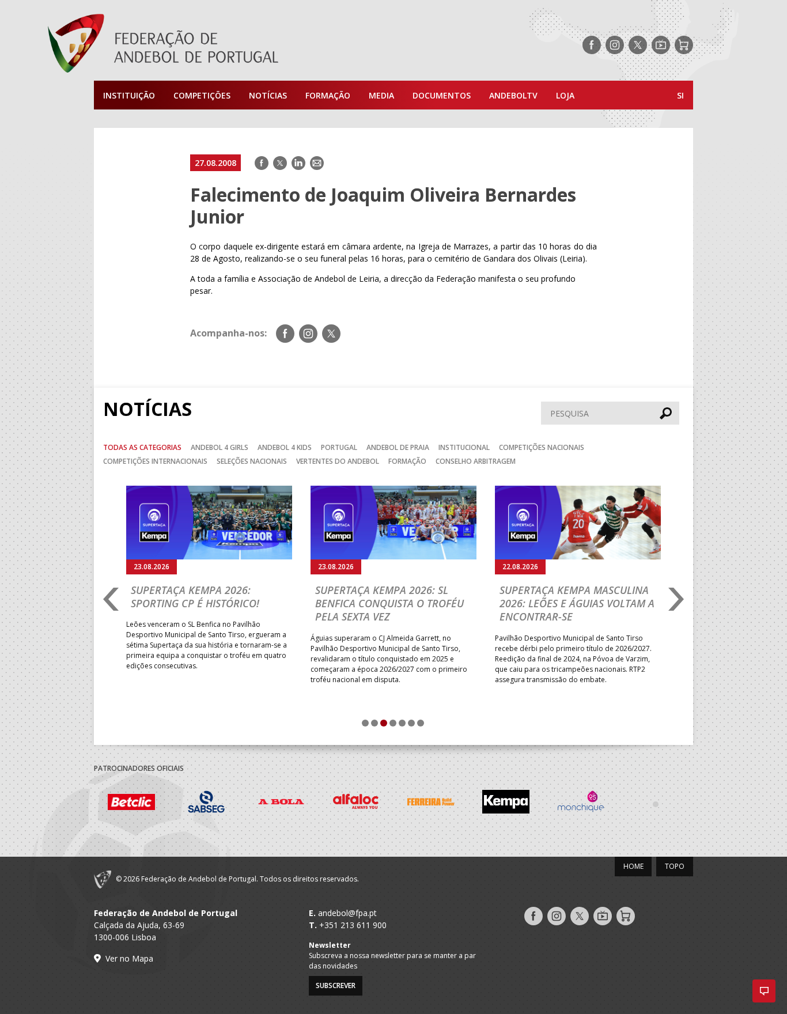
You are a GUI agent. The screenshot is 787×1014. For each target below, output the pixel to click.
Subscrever (335, 985)
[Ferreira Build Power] (431, 803)
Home (633, 866)
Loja (565, 95)
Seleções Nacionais (252, 461)
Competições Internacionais (155, 461)
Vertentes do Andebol (337, 461)
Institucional (464, 447)
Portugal (339, 447)
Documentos (442, 95)
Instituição (129, 95)
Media (381, 95)
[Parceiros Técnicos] (655, 804)
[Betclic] (131, 804)
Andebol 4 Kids (285, 447)
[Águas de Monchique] (581, 803)
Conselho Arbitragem (476, 461)
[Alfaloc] (356, 803)
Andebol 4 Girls (219, 447)
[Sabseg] (206, 803)
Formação (327, 95)
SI (680, 95)
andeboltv (513, 95)
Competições (201, 95)
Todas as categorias (142, 447)
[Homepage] (209, 45)
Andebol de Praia (397, 447)
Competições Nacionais (541, 447)
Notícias (268, 95)
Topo (674, 866)
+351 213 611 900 (353, 925)
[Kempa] (506, 803)
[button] (763, 990)
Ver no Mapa (129, 958)
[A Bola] (281, 803)
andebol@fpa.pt (347, 912)
